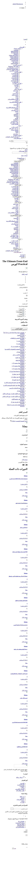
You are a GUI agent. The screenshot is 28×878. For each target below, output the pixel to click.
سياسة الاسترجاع (20, 827)
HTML (16, 118)
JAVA (17, 132)
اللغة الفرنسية (14, 77)
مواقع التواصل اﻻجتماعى (12, 69)
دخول (26, 151)
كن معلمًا (22, 796)
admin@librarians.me (18, 4)
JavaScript (16, 104)
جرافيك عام (15, 62)
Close (25, 831)
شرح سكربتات (14, 110)
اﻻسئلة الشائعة (20, 825)
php (17, 106)
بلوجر (17, 113)
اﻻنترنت (16, 86)
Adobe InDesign (14, 58)
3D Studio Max (14, 52)
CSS (17, 117)
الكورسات (21, 256)
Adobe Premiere (14, 63)
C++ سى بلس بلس (13, 128)
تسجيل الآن (24, 459)
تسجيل (25, 155)
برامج (17, 92)
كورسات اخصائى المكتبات (12, 136)
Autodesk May (14, 60)
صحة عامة (15, 90)
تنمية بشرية (15, 93)
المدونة (22, 798)
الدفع (26, 149)
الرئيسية (22, 254)
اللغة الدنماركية (14, 80)
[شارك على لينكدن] (23, 465)
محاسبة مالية (15, 95)
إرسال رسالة (19, 777)
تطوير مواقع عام (14, 122)
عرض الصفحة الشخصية (21, 421)
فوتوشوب (16, 50)
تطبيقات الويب (14, 124)
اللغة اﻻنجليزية (14, 73)
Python (16, 131)
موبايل (16, 96)
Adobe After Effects (13, 55)
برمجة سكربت (14, 121)
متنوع (17, 97)
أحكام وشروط (20, 824)
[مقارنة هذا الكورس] (26, 430)
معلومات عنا (21, 821)
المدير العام (24, 274)
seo (17, 103)
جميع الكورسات (17, 138)
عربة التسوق (20, 158)
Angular (16, 109)
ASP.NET (16, 114)
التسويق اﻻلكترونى (13, 70)
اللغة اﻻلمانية (15, 76)
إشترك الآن (21, 151)
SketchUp (16, 54)
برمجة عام (15, 134)
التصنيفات (22, 159)
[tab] (21, 309)
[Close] (26, 154)
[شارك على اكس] (25, 465)
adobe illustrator (14, 51)
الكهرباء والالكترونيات (13, 99)
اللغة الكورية (15, 82)
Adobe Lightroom (14, 56)
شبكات (16, 87)
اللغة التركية (15, 79)
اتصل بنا (22, 802)
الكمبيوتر (16, 85)
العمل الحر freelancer (13, 66)
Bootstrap (16, 115)
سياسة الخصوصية (20, 822)
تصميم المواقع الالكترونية (12, 107)
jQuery (16, 111)
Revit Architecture (14, 59)
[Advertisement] (14, 24)
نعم (15, 848)
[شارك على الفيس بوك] (26, 465)
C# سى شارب (14, 127)
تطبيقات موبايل (14, 130)
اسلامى (16, 100)
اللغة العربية (15, 75)
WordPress (15, 120)
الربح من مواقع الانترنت (12, 67)
